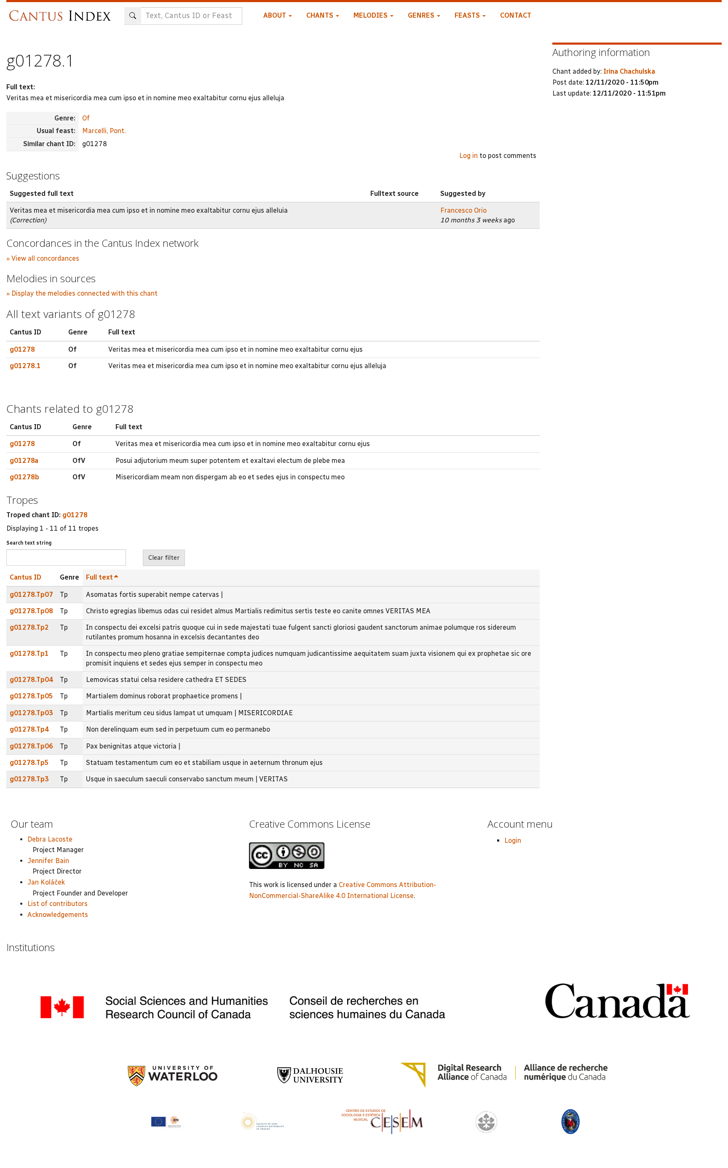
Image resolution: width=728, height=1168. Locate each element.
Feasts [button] (468, 15)
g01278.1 (25, 366)
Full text (99, 577)
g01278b (24, 477)
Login (512, 841)
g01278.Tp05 (31, 696)
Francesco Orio (463, 210)
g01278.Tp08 (31, 611)
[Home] (62, 11)
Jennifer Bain (48, 861)
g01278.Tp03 (31, 713)
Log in (468, 156)
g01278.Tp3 (29, 779)
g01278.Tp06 (31, 746)
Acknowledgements (57, 915)
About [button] (275, 15)
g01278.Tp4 (29, 729)
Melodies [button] (371, 15)
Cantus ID (25, 577)
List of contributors (57, 904)
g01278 (22, 349)
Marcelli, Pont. (104, 131)
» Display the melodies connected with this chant (82, 293)
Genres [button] (422, 15)
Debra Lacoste (49, 839)
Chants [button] (320, 15)
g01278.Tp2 (29, 627)
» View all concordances (42, 258)
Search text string (29, 543)
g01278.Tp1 (29, 653)
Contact (515, 15)
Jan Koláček (46, 882)
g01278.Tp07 (31, 595)
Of (86, 118)
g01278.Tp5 (29, 763)
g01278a (24, 461)
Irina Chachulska (629, 71)
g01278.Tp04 (31, 680)
